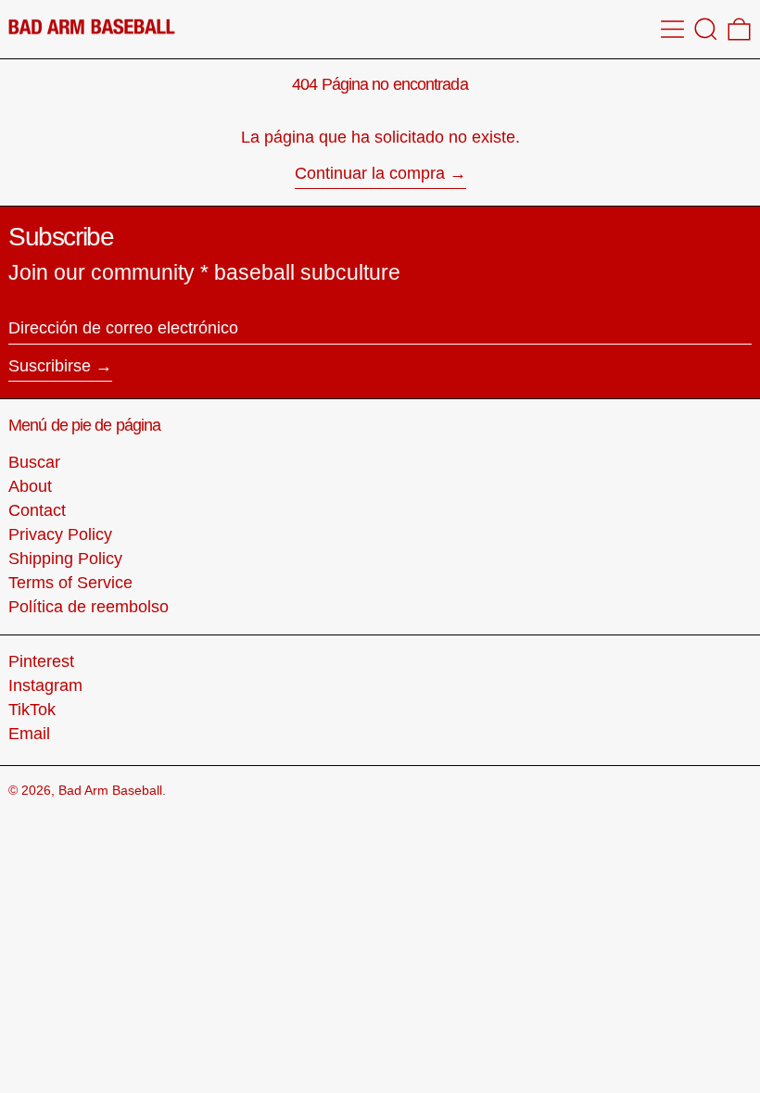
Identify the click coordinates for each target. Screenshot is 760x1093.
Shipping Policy (65, 558)
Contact (37, 510)
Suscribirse (49, 366)
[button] (705, 29)
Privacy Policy (60, 534)
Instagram (45, 685)
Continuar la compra (370, 173)
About (30, 486)
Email (29, 733)
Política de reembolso (88, 606)
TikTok (32, 709)
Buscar (34, 462)
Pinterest (41, 661)
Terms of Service (70, 582)
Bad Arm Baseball (110, 790)
